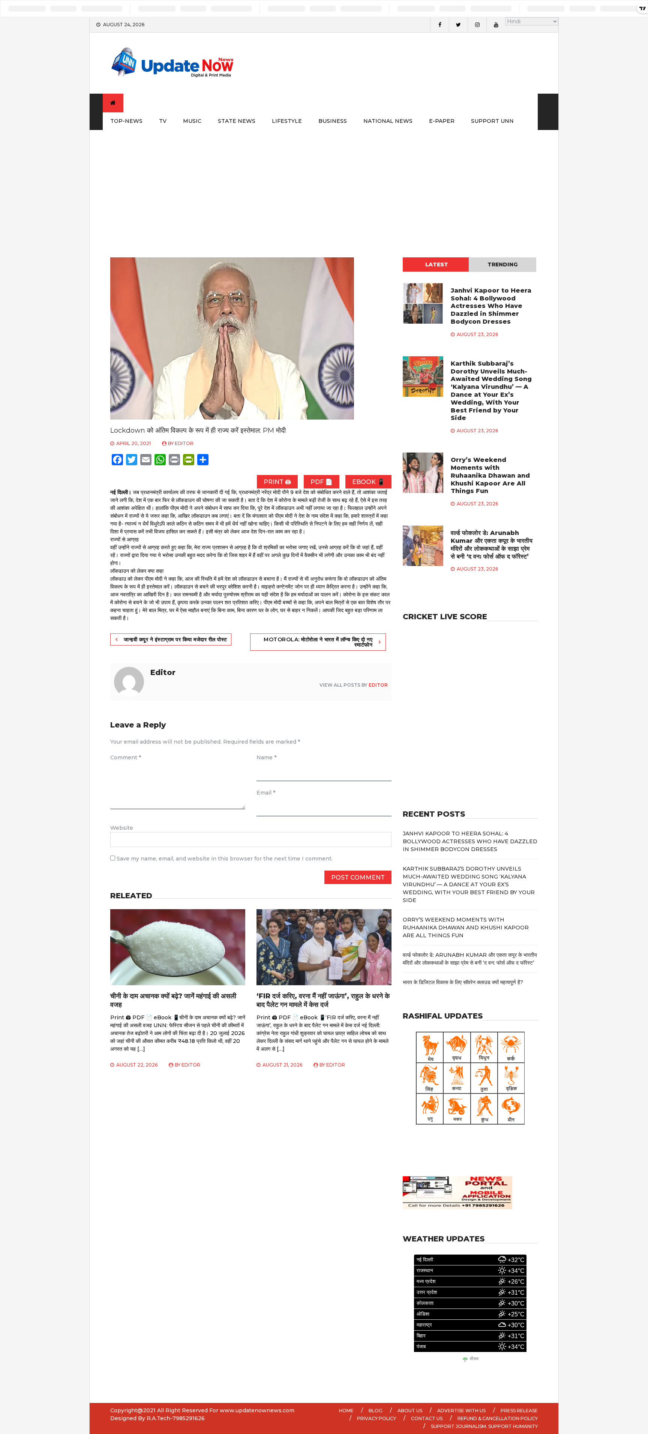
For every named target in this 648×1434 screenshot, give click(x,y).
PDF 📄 (321, 481)
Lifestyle (287, 121)
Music (192, 121)
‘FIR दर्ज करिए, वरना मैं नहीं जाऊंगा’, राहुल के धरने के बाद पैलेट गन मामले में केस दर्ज (323, 1000)
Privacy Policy (376, 1418)
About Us (410, 1410)
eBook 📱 (368, 481)
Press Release (519, 1410)
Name (266, 757)
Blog (375, 1410)
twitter (458, 24)
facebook (439, 24)
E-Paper (441, 121)
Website (121, 828)
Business (332, 121)
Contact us (426, 1418)
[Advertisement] (324, 186)
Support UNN (492, 121)
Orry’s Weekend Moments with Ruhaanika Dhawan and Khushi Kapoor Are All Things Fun (490, 475)
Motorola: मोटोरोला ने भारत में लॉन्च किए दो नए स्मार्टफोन (318, 642)
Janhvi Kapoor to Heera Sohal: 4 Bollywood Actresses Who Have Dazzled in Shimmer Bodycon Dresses (491, 306)
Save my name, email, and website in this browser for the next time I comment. (225, 858)
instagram (477, 24)
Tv (162, 121)
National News (387, 121)
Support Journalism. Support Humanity (484, 1426)
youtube (495, 24)
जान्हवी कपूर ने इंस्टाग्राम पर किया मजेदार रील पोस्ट (175, 639)
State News (236, 121)
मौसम (474, 1358)
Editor (184, 443)
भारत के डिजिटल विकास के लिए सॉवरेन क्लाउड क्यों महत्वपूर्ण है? (463, 982)
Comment (125, 757)
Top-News (126, 121)
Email (265, 792)
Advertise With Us (461, 1410)
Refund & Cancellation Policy (498, 1418)
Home (346, 1410)
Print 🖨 (277, 481)
